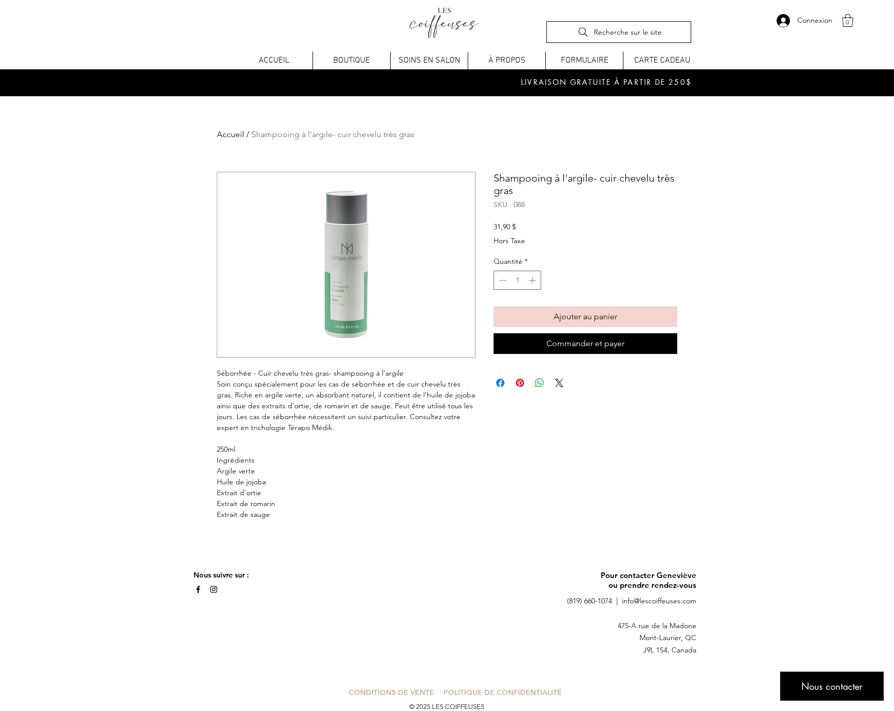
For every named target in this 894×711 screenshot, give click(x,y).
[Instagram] (213, 589)
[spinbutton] (517, 280)
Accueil (230, 134)
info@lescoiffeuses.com (659, 600)
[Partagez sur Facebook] (500, 383)
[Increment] (533, 280)
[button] (847, 20)
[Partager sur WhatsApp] (539, 383)
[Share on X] (559, 383)
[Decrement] (501, 280)
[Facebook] (198, 589)
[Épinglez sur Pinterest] (520, 383)
